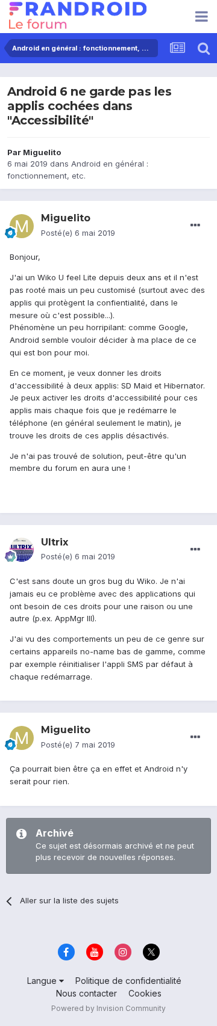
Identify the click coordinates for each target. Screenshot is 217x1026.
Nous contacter (86, 993)
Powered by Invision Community (108, 1008)
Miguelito (42, 152)
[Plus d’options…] (195, 225)
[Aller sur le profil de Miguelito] (22, 226)
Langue (43, 980)
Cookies (145, 993)
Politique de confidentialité (128, 980)
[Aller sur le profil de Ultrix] (22, 550)
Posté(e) (78, 233)
